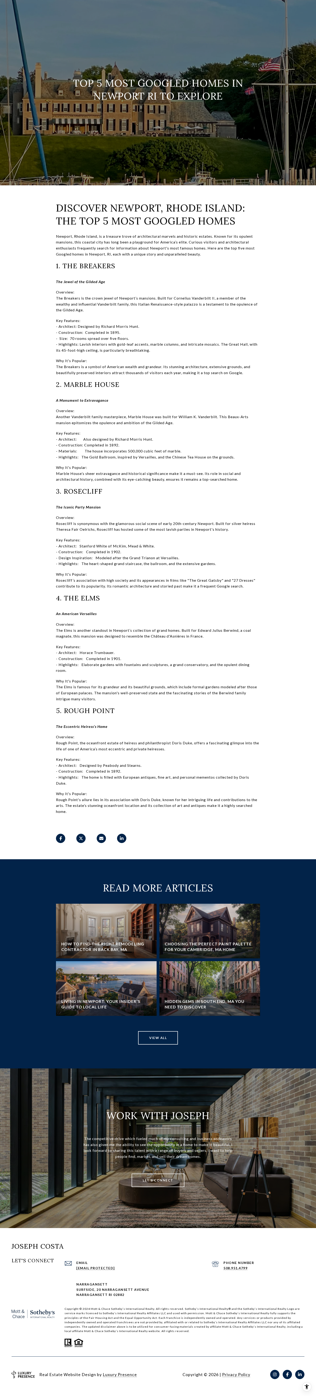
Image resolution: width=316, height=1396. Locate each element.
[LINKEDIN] (299, 1374)
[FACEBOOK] (287, 1374)
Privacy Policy (236, 1374)
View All (158, 1038)
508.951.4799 (235, 1268)
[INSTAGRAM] (274, 1374)
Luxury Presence (120, 1374)
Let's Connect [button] (158, 1180)
